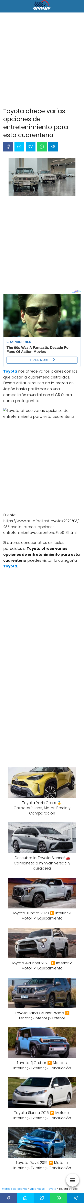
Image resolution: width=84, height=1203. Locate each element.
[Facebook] (8, 146)
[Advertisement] (42, 61)
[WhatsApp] (42, 146)
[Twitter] (30, 146)
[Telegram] (53, 146)
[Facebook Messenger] (19, 146)
